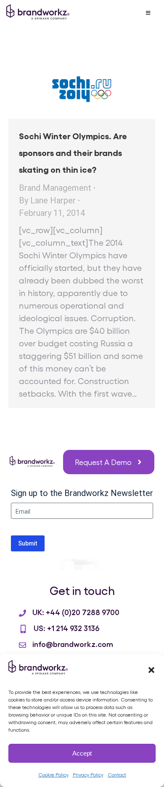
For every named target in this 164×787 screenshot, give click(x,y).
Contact (117, 774)
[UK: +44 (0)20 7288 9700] (22, 613)
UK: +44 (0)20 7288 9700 (75, 611)
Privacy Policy (88, 774)
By (47, 200)
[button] (151, 670)
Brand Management (55, 188)
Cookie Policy (53, 774)
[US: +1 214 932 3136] (23, 629)
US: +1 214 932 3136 (66, 627)
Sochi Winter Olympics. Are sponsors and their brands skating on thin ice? (73, 152)
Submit (27, 543)
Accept (82, 753)
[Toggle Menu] (148, 13)
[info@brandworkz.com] (22, 645)
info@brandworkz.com (72, 643)
